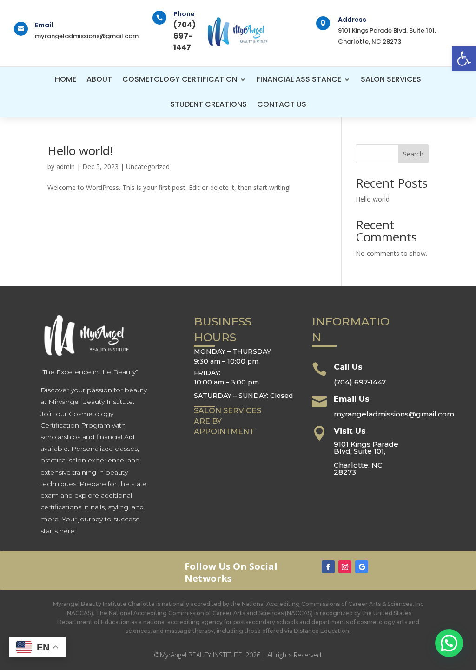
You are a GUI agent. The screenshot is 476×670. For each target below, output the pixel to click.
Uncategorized (148, 166)
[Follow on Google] (361, 566)
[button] (464, 58)
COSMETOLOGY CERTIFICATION (179, 79)
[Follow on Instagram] (344, 566)
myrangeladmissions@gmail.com (87, 36)
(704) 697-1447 (360, 381)
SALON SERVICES (391, 79)
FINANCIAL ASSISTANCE (299, 79)
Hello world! (80, 150)
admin (65, 166)
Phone (184, 14)
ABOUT (99, 79)
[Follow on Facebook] (328, 566)
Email (44, 25)
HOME (65, 79)
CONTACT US (281, 104)
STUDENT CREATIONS (208, 104)
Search (413, 154)
